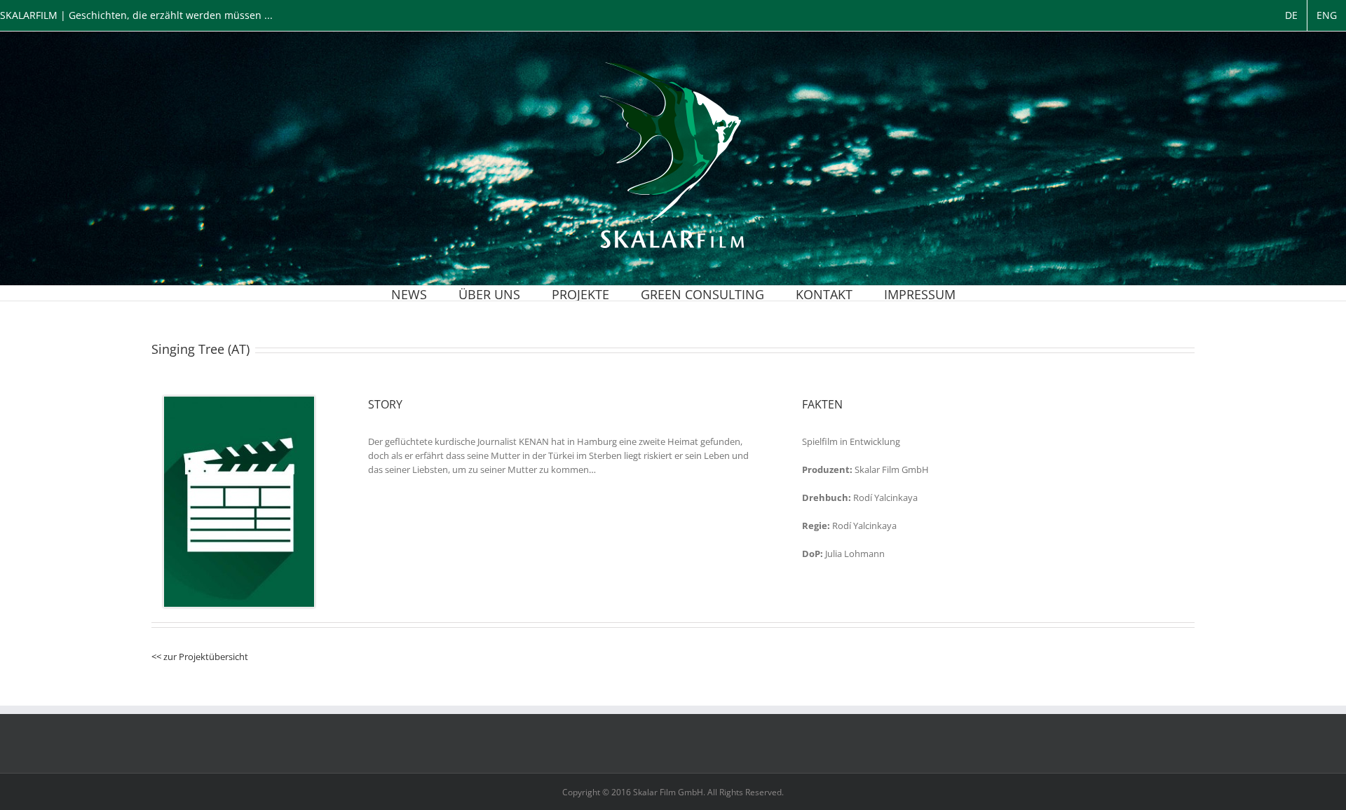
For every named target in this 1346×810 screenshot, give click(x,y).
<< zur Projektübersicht (199, 656)
